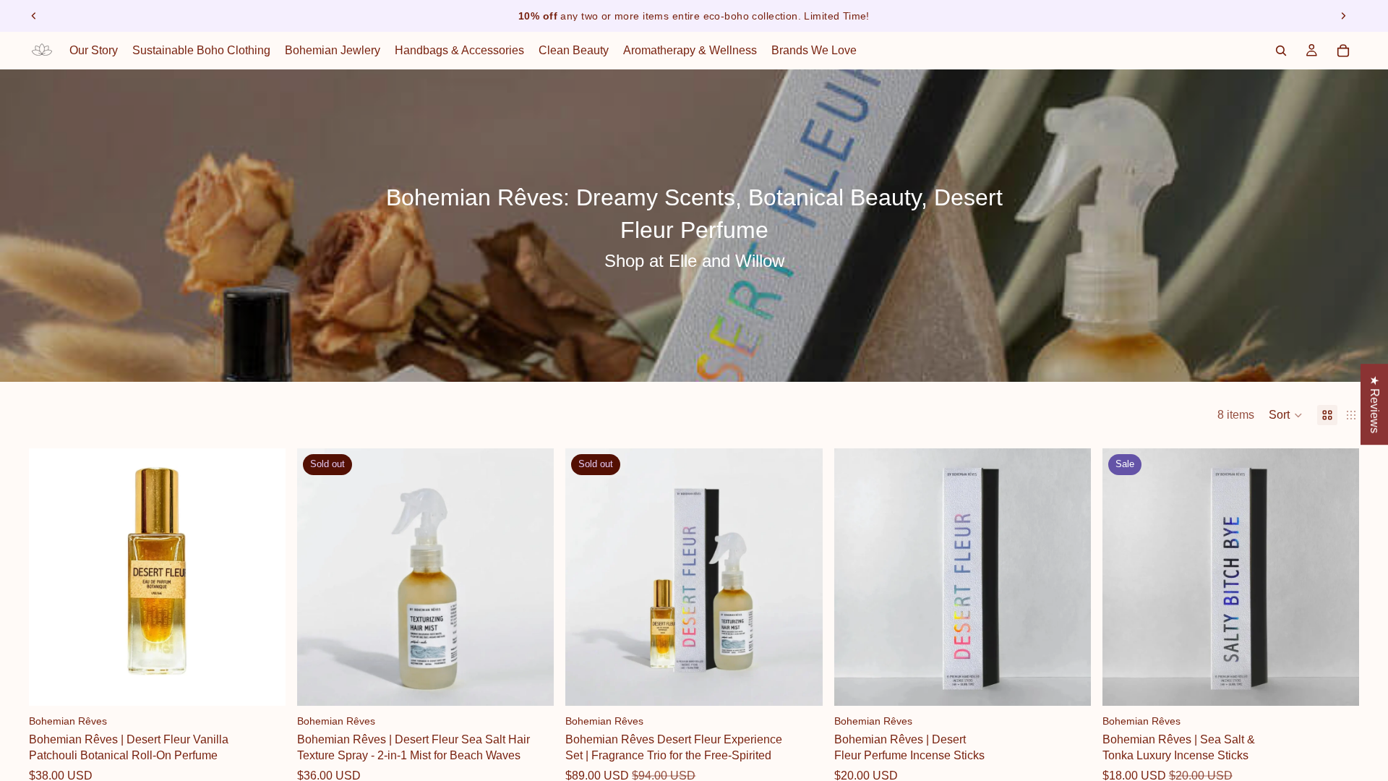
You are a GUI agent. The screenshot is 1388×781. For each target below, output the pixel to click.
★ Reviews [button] (1374, 404)
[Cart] (1343, 51)
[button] (1286, 415)
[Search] (1281, 51)
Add (275, 683)
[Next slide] (1343, 16)
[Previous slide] (34, 16)
